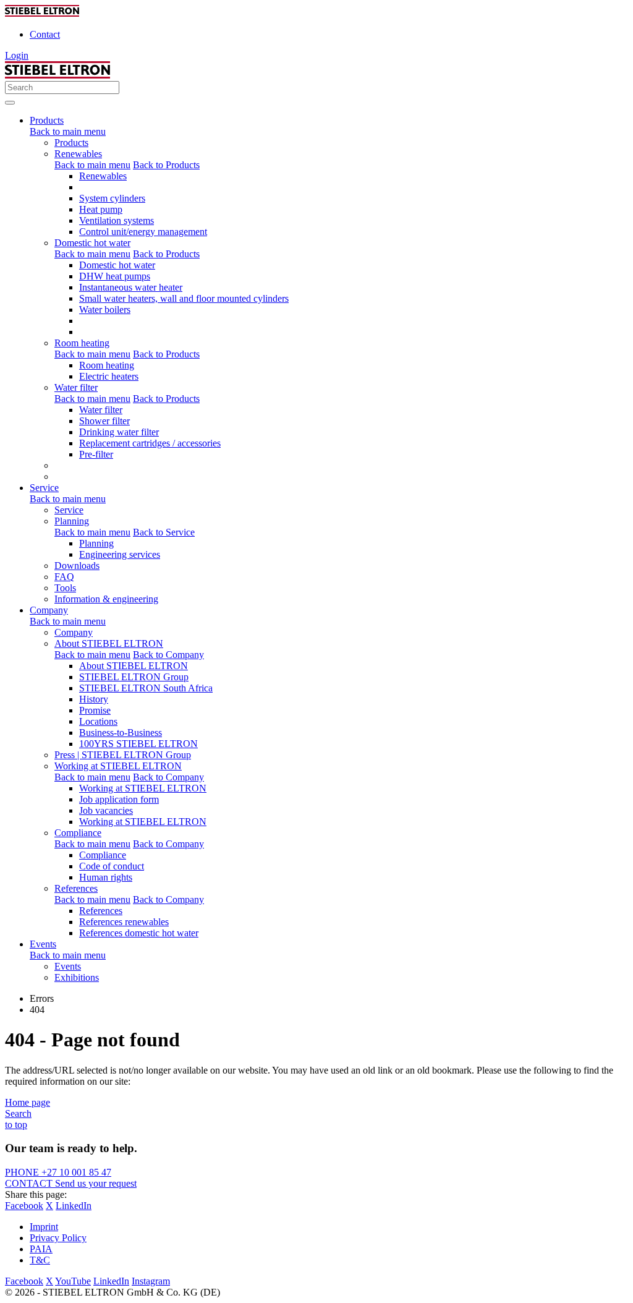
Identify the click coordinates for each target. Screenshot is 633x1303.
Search (18, 1113)
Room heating (81, 343)
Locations (98, 721)
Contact (45, 34)
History (93, 699)
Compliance (77, 832)
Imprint (44, 1226)
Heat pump (100, 209)
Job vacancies (106, 810)
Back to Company (168, 654)
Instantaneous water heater (130, 287)
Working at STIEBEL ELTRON (118, 766)
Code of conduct (111, 866)
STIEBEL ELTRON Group (134, 677)
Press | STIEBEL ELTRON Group (122, 755)
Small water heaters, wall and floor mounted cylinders (184, 298)
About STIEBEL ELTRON (108, 643)
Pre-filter (96, 454)
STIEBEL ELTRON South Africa (146, 688)
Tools (65, 588)
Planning (71, 521)
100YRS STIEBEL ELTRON (138, 743)
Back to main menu (68, 131)
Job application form (119, 799)
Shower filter (104, 421)
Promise (95, 710)
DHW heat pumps (114, 276)
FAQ (64, 576)
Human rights (105, 877)
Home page (27, 1102)
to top (16, 1124)
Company (73, 632)
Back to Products (166, 165)
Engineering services (119, 554)
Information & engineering (106, 599)
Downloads (77, 565)
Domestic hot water (92, 242)
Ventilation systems (116, 220)
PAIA (41, 1249)
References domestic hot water (138, 933)
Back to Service (164, 532)
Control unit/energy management (143, 231)
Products (71, 142)
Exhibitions (76, 977)
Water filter (76, 387)
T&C (40, 1260)
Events (67, 966)
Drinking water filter (119, 432)
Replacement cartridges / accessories (150, 443)
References (76, 888)
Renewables (78, 153)
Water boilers (104, 309)
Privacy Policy (58, 1238)
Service (68, 510)
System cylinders (112, 198)
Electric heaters (108, 376)
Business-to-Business (120, 732)
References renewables (124, 921)
